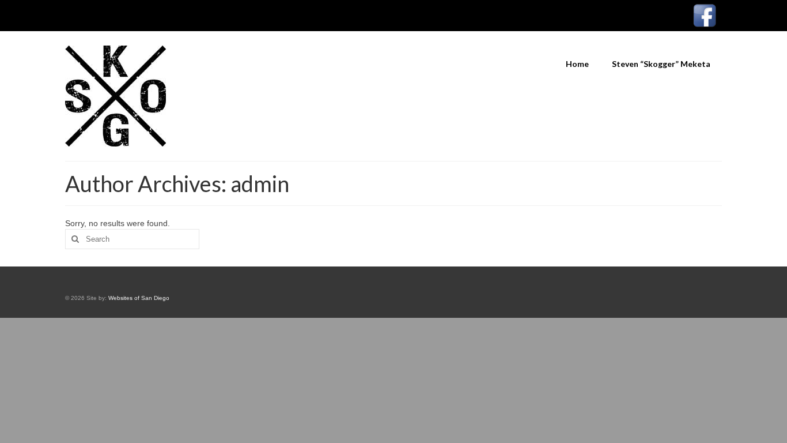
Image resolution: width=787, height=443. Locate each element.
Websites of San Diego (138, 298)
